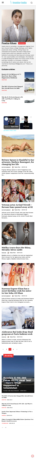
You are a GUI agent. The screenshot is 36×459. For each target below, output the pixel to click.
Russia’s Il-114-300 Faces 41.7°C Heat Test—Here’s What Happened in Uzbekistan (11, 76)
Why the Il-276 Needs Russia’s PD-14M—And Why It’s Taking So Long (12, 98)
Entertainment (6, 167)
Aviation (4, 79)
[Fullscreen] (31, 122)
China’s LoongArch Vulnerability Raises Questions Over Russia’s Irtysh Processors (17, 420)
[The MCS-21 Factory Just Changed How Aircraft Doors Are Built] (29, 88)
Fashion (4, 252)
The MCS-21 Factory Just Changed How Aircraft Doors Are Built (12, 87)
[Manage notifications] (32, 456)
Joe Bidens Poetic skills (11, 119)
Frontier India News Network (11, 390)
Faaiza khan (17, 167)
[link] (6, 119)
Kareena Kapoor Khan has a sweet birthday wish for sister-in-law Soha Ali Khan (17, 290)
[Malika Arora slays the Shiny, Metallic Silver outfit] (18, 233)
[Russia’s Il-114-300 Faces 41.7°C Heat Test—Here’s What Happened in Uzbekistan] (29, 77)
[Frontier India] (18, 2)
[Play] (21, 122)
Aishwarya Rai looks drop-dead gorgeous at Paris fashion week (17, 332)
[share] (16, 117)
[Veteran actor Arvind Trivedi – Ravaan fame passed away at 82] (18, 190)
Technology (5, 423)
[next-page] (16, 349)
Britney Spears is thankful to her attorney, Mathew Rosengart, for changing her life (18, 162)
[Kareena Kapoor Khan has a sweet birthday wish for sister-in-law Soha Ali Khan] (18, 274)
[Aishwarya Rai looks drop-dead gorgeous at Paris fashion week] (18, 317)
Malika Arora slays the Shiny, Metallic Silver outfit (16, 248)
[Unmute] (23, 122)
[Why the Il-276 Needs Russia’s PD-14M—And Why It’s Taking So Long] (29, 100)
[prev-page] (3, 349)
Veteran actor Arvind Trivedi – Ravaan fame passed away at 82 (17, 205)
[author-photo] (13, 167)
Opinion (4, 415)
